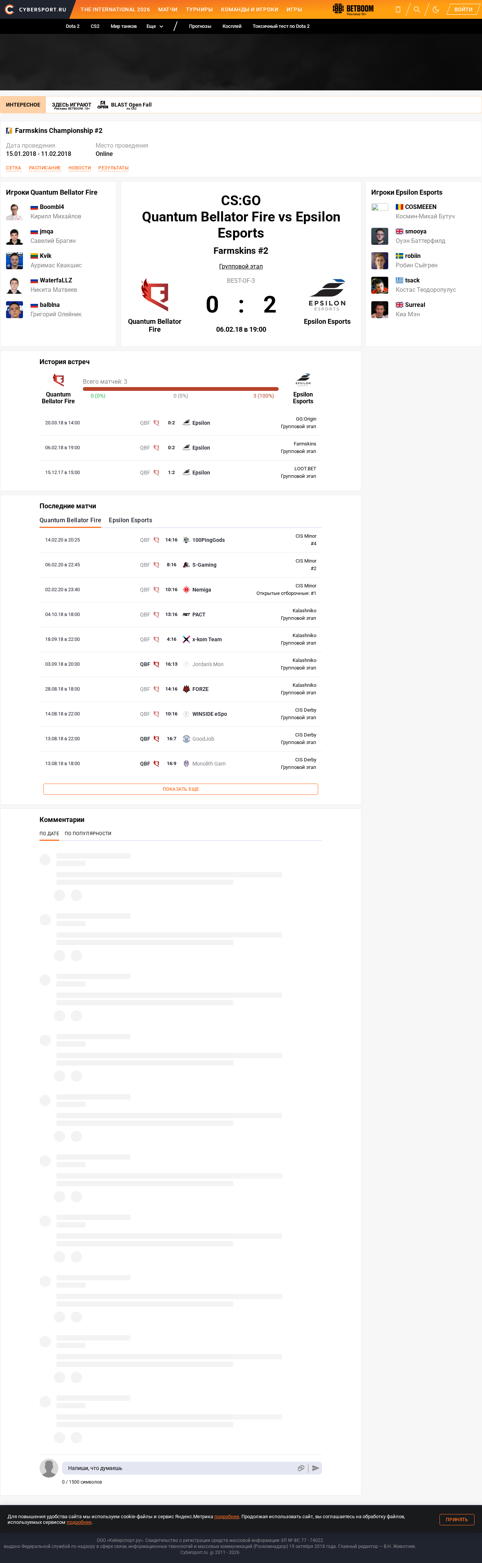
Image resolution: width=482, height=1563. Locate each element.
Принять (457, 1519)
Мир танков (124, 26)
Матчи (168, 9)
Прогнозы (200, 26)
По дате (49, 833)
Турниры (199, 9)
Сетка (13, 168)
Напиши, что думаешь (95, 1468)
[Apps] (398, 9)
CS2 (95, 26)
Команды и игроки (249, 9)
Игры (294, 9)
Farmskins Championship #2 (58, 130)
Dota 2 (72, 26)
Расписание (45, 168)
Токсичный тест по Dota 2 (281, 26)
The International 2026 (115, 9)
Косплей (232, 26)
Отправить (316, 1468)
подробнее (226, 1516)
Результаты (113, 168)
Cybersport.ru (194, 1552)
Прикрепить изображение (301, 1468)
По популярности (88, 833)
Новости (80, 168)
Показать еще (181, 789)
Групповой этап (241, 266)
